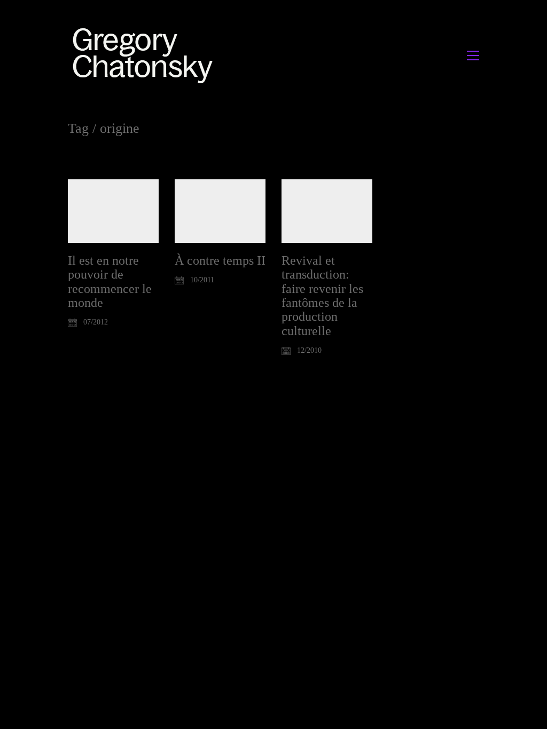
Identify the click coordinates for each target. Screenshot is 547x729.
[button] (473, 55)
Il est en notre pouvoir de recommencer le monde (110, 281)
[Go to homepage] (145, 55)
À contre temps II (220, 260)
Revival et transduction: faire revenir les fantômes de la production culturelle (322, 295)
